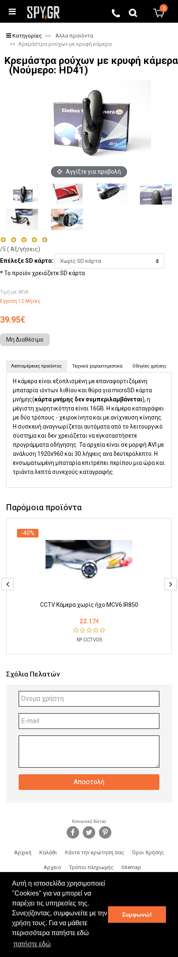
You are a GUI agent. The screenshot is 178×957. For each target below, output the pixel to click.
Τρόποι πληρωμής (91, 867)
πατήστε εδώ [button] (32, 944)
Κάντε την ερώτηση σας (94, 852)
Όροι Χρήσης (148, 852)
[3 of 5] (24, 240)
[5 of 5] (45, 240)
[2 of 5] (13, 240)
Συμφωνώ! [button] (137, 914)
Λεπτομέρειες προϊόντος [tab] (36, 366)
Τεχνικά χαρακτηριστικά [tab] (97, 366)
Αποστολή (89, 782)
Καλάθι (48, 852)
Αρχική (22, 852)
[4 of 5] (34, 240)
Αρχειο (52, 867)
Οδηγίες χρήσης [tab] (149, 366)
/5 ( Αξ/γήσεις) (20, 249)
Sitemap (131, 867)
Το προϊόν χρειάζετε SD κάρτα (44, 273)
